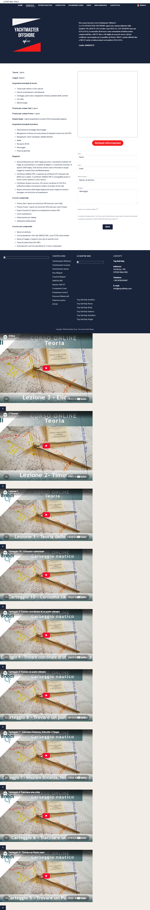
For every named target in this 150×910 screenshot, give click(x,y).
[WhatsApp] (140, 1)
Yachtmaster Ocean (60, 269)
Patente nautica (59, 300)
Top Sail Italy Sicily (84, 307)
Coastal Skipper (59, 277)
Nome (79, 153)
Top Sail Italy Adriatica (86, 315)
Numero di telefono (82, 176)
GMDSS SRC (57, 280)
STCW (55, 304)
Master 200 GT (58, 284)
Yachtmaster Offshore (61, 261)
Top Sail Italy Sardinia (86, 300)
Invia (107, 227)
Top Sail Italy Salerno (85, 311)
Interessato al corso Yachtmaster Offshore (87, 209)
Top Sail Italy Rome (85, 304)
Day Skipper (57, 273)
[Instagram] (144, 1)
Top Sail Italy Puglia (85, 319)
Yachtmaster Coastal (61, 265)
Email (79, 165)
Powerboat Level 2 (60, 292)
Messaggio (80, 188)
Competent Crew (59, 288)
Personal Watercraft (60, 296)
